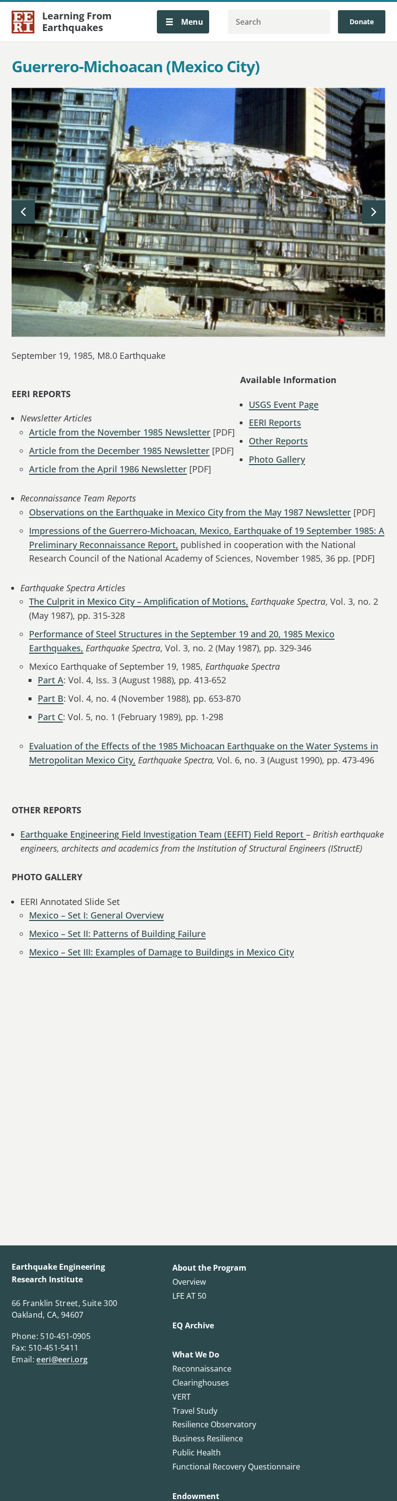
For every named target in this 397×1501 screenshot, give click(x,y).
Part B (50, 698)
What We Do (195, 1354)
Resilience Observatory (214, 1424)
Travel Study (194, 1410)
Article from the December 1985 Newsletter (119, 450)
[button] (183, 21)
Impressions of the (68, 530)
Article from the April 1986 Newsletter (108, 469)
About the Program (209, 1267)
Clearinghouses (200, 1382)
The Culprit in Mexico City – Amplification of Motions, (138, 601)
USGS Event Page (284, 404)
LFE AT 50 (189, 1296)
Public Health (196, 1452)
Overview (189, 1281)
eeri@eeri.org (62, 1359)
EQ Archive (193, 1325)
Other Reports (278, 441)
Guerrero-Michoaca (148, 530)
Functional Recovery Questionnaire (236, 1466)
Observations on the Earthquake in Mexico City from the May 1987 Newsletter (190, 512)
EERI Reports (275, 422)
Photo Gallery (277, 459)
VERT (181, 1396)
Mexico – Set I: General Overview (96, 915)
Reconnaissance (201, 1368)
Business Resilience (207, 1438)
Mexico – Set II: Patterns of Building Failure (117, 933)
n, (193, 530)
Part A (50, 680)
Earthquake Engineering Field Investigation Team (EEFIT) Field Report (163, 834)
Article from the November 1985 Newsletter (120, 432)
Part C (50, 717)
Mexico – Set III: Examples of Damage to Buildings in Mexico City (161, 952)
